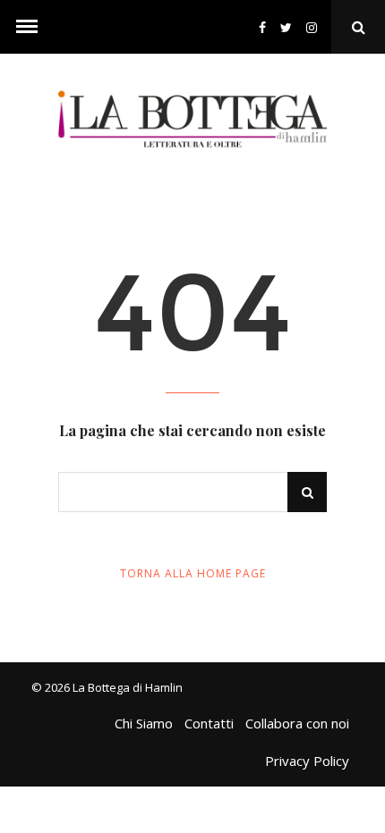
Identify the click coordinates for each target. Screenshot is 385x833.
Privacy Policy (307, 761)
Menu (27, 27)
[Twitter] (286, 27)
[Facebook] (262, 27)
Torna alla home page (193, 573)
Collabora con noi (297, 723)
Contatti (209, 723)
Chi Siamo (144, 723)
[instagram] (315, 27)
